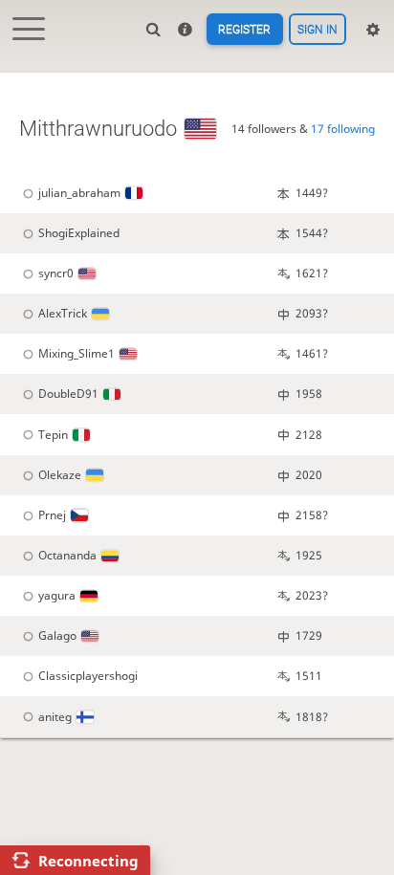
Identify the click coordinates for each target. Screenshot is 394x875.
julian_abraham (79, 193)
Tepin (53, 435)
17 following (343, 128)
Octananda (67, 555)
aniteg (55, 717)
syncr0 (56, 273)
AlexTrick (62, 313)
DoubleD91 (68, 393)
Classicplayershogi (88, 675)
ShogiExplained (79, 233)
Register (244, 29)
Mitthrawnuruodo (98, 129)
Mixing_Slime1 (76, 353)
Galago (57, 635)
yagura (57, 595)
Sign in (317, 29)
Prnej (52, 515)
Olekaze (59, 475)
